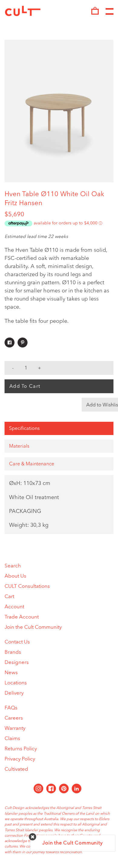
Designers (17, 662)
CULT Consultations (27, 586)
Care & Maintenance (31, 464)
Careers (14, 718)
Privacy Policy (20, 759)
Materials (19, 446)
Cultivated (16, 769)
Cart (9, 596)
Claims (12, 738)
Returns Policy (21, 748)
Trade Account (22, 617)
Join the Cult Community (33, 627)
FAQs (11, 708)
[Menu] (109, 12)
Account (14, 606)
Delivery (14, 693)
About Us (15, 576)
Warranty (15, 728)
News (11, 672)
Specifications (24, 428)
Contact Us (17, 642)
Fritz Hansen (23, 203)
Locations (16, 683)
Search (13, 566)
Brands (13, 652)
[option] (59, 111)
